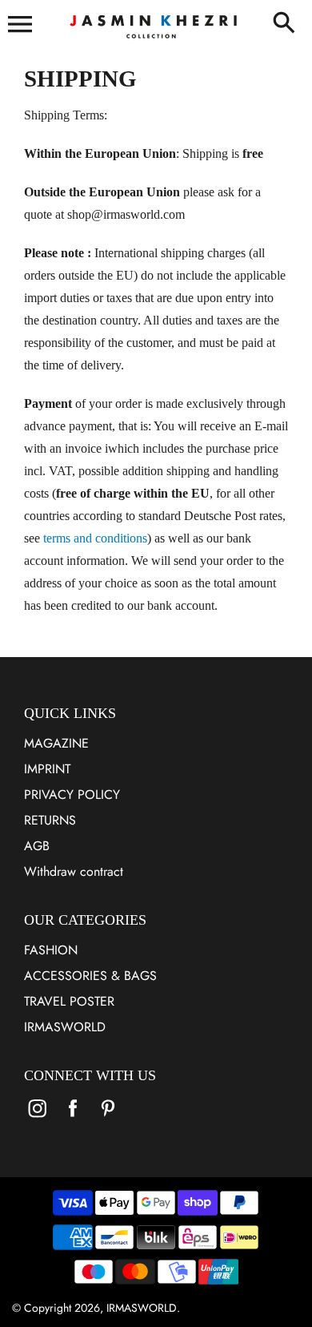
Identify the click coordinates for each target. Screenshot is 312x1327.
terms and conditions (95, 538)
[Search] (284, 24)
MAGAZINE (56, 743)
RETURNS (50, 820)
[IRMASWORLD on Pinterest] (108, 1119)
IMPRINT (47, 769)
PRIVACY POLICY (72, 794)
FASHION (51, 950)
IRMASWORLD (65, 1027)
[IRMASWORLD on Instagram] (37, 1119)
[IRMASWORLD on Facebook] (72, 1119)
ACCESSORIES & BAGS (90, 975)
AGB (37, 846)
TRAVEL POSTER (69, 1001)
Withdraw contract (73, 871)
